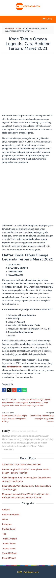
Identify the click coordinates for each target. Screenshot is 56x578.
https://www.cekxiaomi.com (24, 430)
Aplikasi (5, 509)
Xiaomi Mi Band (9, 553)
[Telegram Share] (19, 390)
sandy (6, 431)
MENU (49, 19)
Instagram (7, 524)
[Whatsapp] (24, 390)
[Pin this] (14, 390)
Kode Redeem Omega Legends (15, 402)
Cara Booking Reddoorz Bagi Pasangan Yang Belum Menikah (42, 417)
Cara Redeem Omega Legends (38, 399)
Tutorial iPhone (9, 543)
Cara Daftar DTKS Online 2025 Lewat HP (21, 464)
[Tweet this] (9, 390)
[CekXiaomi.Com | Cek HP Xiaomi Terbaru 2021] (28, 6)
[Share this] (4, 390)
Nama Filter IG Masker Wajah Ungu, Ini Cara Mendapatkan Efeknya (14, 417)
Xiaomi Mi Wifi (9, 557)
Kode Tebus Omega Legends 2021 (29, 405)
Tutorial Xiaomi (9, 548)
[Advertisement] (28, 85)
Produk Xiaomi (9, 528)
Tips (4, 533)
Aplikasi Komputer (10, 514)
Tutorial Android (9, 538)
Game (13, 399)
